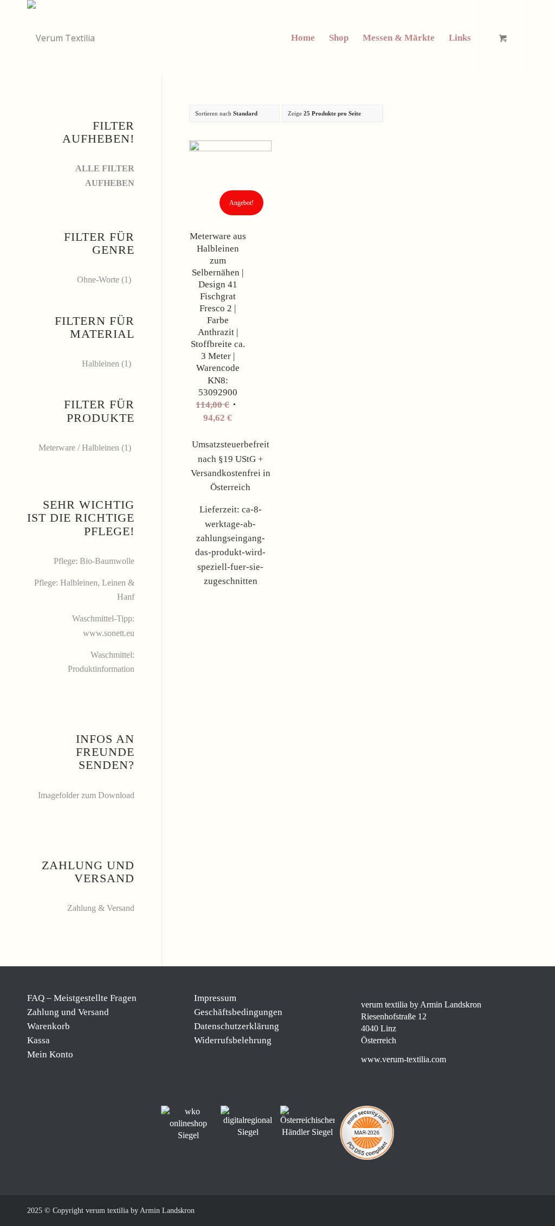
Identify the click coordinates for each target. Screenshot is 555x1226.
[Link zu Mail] (503, 1209)
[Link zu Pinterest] (487, 1209)
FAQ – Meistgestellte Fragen (82, 998)
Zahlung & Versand (100, 908)
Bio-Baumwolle (107, 561)
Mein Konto (50, 1054)
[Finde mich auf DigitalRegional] (248, 1122)
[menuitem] (303, 38)
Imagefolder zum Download (86, 795)
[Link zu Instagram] (471, 1209)
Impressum (215, 998)
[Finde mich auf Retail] (307, 1122)
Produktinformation (101, 668)
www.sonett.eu (108, 633)
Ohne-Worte (98, 279)
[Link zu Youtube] (520, 1209)
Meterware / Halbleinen (78, 447)
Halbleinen (100, 363)
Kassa (38, 1040)
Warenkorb (48, 1026)
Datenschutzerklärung (236, 1026)
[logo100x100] (61, 38)
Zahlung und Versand (68, 1012)
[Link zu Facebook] (455, 1209)
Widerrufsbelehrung (233, 1040)
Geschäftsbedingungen (238, 1012)
